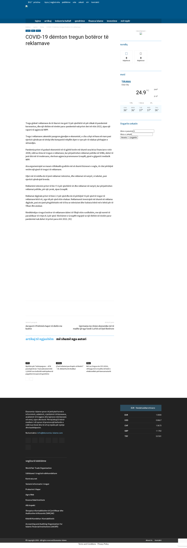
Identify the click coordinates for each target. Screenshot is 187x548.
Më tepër (125, 21)
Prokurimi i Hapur (33, 489)
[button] (158, 21)
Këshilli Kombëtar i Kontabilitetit (40, 519)
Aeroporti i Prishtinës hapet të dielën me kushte (44, 327)
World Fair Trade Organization (39, 468)
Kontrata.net (31, 479)
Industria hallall (63, 21)
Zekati (81, 2)
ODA (74, 2)
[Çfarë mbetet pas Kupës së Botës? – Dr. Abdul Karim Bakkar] (70, 354)
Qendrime (80, 21)
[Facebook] (134, 2)
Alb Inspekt (30, 505)
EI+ (87, 2)
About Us (149, 540)
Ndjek (126, 52)
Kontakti (95, 2)
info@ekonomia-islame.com (50, 433)
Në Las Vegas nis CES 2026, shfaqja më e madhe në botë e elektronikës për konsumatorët (98, 368)
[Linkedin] (147, 2)
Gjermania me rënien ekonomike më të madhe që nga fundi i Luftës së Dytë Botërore (93, 327)
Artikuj (47, 21)
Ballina (28, 27)
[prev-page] (27, 379)
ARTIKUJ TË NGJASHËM (40, 339)
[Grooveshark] (138, 2)
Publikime (66, 2)
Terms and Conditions (87, 544)
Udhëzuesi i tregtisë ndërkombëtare (41, 473)
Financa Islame (95, 21)
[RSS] (151, 2)
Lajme (38, 21)
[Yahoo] (159, 2)
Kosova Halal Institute (35, 500)
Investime (112, 21)
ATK (27, 363)
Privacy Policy (103, 544)
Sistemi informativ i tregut (37, 484)
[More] (51, 310)
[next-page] (31, 379)
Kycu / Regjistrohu (52, 2)
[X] (155, 2)
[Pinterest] (39, 310)
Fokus (38, 31)
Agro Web (30, 495)
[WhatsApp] (45, 310)
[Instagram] (143, 2)
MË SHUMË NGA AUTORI (71, 339)
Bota (42, 27)
